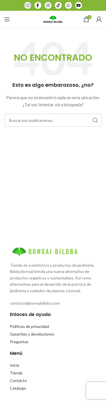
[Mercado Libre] (27, 5)
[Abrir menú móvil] (7, 19)
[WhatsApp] (68, 5)
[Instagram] (48, 5)
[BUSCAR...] (95, 120)
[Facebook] (37, 5)
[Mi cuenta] (99, 19)
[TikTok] (58, 5)
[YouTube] (78, 5)
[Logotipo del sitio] (53, 18)
